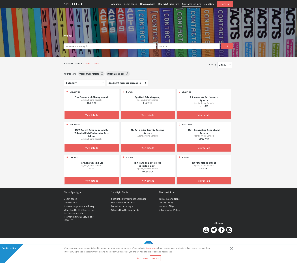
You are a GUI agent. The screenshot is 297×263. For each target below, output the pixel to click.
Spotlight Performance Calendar (128, 198)
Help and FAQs (166, 206)
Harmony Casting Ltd (91, 162)
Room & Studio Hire (168, 3)
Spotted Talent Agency (148, 97)
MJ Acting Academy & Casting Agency (147, 131)
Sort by (212, 64)
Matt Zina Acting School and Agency (204, 131)
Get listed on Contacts (123, 202)
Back (69, 35)
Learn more (151, 248)
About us (116, 3)
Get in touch (130, 3)
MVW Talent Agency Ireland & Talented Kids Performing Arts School (91, 133)
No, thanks (142, 258)
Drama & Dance (91, 63)
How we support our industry (79, 206)
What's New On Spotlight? (125, 209)
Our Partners (70, 202)
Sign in (225, 3)
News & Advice (147, 3)
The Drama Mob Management (91, 97)
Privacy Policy (166, 202)
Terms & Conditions (169, 198)
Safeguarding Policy (169, 209)
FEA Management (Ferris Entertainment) (147, 164)
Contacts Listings (191, 3)
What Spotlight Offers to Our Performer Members (79, 211)
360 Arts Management (204, 162)
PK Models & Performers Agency (204, 99)
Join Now (209, 3)
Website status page (122, 206)
